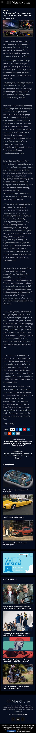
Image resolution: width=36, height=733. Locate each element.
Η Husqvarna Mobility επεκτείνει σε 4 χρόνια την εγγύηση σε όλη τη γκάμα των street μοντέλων (18, 444)
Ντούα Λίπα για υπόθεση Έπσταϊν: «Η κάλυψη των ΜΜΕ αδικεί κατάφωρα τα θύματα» (18, 456)
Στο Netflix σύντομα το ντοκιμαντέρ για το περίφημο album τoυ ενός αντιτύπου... (17, 634)
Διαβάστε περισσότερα (23, 731)
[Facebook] (13, 719)
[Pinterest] (18, 719)
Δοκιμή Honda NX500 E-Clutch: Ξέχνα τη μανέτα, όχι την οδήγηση (16, 687)
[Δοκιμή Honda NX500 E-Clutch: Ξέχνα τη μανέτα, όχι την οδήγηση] (18, 674)
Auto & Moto (5, 10)
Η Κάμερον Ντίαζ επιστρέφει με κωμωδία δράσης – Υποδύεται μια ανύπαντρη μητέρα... (18, 607)
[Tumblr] (23, 719)
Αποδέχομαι (11, 731)
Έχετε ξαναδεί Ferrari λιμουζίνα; (13, 517)
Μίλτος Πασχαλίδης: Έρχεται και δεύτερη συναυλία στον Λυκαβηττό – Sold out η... (16, 661)
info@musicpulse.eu (22, 714)
